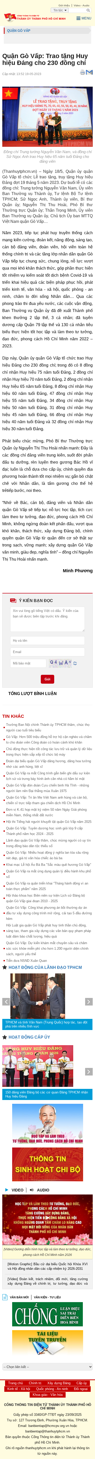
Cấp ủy (82, 1383)
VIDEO (18, 1190)
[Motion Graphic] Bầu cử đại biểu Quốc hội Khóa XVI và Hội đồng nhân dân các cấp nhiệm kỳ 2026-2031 (47, 1266)
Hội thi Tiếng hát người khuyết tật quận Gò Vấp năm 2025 (48, 822)
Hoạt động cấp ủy (29, 1037)
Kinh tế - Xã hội (18, 1389)
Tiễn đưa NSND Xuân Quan (26, 961)
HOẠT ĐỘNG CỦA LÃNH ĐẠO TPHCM (45, 967)
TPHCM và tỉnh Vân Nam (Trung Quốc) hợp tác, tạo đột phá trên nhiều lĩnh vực (46, 1024)
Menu (86, 18)
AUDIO (43, 1190)
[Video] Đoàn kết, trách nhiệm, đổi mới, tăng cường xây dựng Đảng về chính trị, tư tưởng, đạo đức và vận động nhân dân (47, 1281)
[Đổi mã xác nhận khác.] (75, 663)
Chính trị (35, 1383)
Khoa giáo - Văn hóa (48, 1395)
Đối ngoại (81, 1389)
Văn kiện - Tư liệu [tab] (47, 1297)
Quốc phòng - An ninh (52, 1389)
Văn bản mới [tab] (19, 1297)
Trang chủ (15, 1383)
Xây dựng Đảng (58, 1383)
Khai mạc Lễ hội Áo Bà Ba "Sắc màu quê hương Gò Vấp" (48, 865)
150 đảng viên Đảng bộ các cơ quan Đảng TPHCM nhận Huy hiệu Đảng (46, 1094)
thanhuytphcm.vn (38, 1448)
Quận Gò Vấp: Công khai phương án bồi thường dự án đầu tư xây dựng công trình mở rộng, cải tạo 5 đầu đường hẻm (49, 913)
